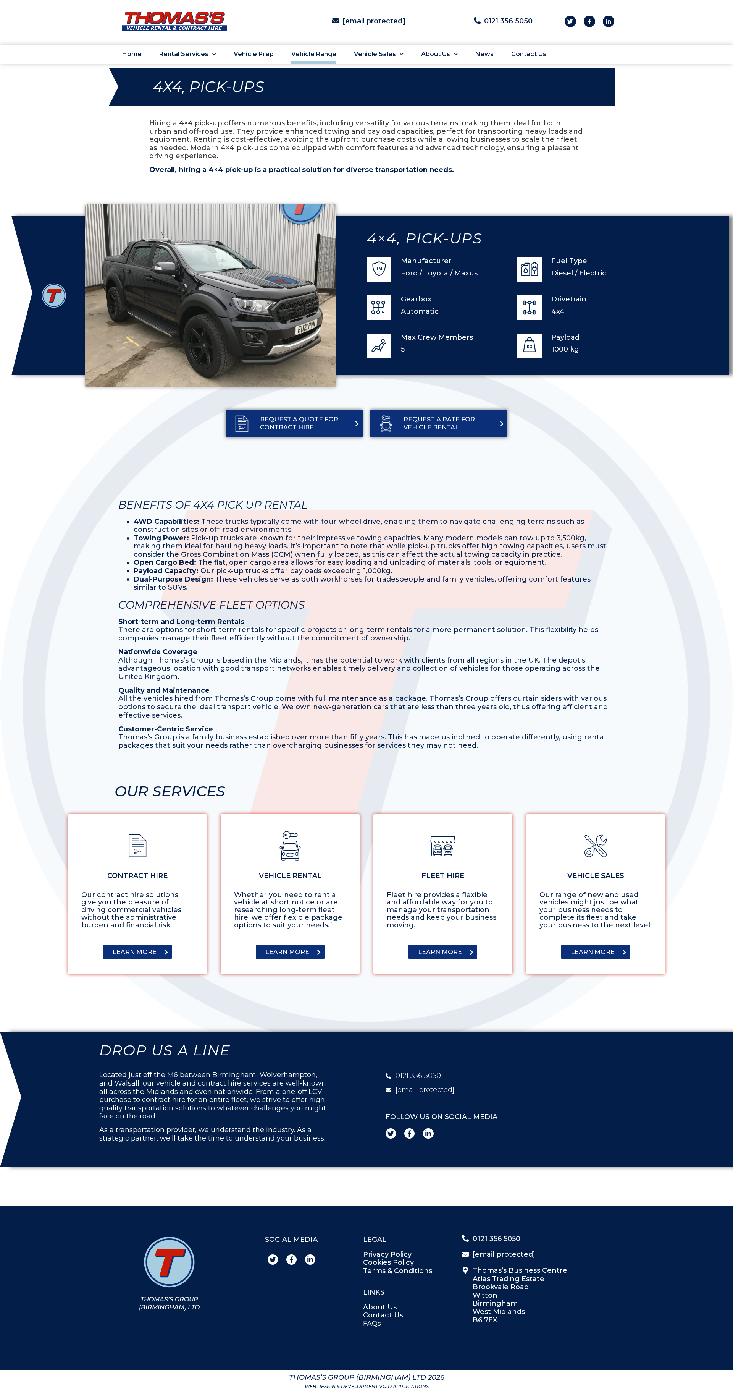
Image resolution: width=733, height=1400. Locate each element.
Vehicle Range (313, 54)
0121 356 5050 (508, 21)
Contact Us (528, 54)
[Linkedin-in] (608, 21)
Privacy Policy (387, 1254)
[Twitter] (570, 21)
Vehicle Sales (375, 54)
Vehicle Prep (254, 54)
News (484, 54)
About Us (435, 54)
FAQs (372, 1323)
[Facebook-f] (589, 21)
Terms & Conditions (397, 1271)
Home (132, 54)
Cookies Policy (388, 1262)
